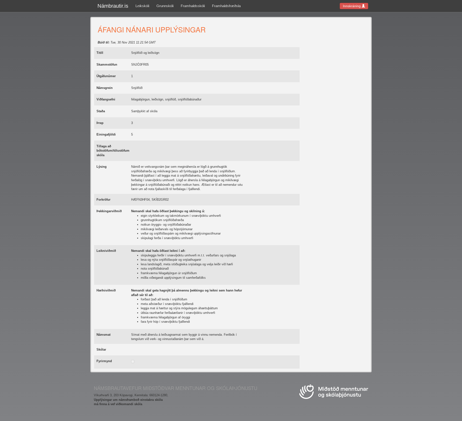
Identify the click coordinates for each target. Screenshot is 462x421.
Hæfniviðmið (106, 290)
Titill (99, 53)
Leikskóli (142, 6)
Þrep (99, 123)
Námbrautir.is (112, 6)
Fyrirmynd (104, 361)
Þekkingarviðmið (109, 211)
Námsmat (103, 334)
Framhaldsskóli (193, 6)
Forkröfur (103, 199)
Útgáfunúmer (106, 76)
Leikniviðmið (106, 251)
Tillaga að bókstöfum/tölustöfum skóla (112, 150)
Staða (100, 111)
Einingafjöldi (106, 134)
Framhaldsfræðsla (226, 6)
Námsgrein (104, 88)
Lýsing (101, 166)
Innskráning (352, 6)
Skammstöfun (106, 64)
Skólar (101, 349)
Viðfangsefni (105, 99)
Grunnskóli (164, 6)
